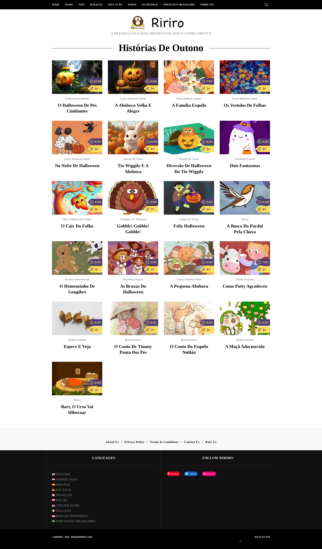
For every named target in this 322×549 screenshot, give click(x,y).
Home (55, 4)
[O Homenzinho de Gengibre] (77, 258)
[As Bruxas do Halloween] (133, 258)
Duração (96, 4)
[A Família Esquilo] (189, 77)
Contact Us (192, 442)
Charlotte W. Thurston (133, 219)
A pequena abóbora (189, 286)
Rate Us (211, 442)
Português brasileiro (179, 4)
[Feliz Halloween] (189, 198)
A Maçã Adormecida (245, 346)
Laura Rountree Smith (133, 98)
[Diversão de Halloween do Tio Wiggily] (189, 137)
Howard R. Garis (133, 159)
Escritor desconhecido (77, 98)
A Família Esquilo (189, 105)
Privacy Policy (134, 442)
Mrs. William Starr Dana (77, 219)
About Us (112, 442)
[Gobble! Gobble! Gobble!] (133, 198)
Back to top (262, 537)
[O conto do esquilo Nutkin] (189, 318)
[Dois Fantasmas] (245, 137)
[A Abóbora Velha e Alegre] (133, 77)
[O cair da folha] (77, 198)
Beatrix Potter (133, 339)
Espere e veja (77, 346)
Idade (69, 4)
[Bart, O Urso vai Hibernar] (77, 378)
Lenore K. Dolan (189, 219)
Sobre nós (207, 4)
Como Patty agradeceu (245, 286)
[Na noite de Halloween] (77, 137)
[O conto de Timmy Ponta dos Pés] (133, 318)
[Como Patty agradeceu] (245, 258)
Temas (132, 4)
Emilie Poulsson (245, 279)
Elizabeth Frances (245, 159)
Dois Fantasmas (245, 165)
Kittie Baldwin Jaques (188, 98)
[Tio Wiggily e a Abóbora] (133, 137)
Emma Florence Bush (189, 279)
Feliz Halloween (188, 226)
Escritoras (150, 4)
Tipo (81, 4)
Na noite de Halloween (77, 165)
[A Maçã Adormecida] (245, 318)
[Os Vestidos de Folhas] (245, 77)
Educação (115, 4)
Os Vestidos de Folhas (245, 105)
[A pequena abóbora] (189, 258)
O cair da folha (77, 226)
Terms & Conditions (164, 442)
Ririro (245, 219)
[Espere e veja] (77, 318)
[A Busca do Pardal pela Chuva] (245, 198)
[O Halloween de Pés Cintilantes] (77, 77)
